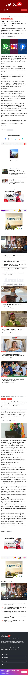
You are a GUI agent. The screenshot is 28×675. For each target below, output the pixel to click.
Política (7, 396)
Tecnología (8, 16)
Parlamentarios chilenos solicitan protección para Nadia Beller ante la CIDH (15, 265)
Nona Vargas (14, 161)
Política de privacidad (11, 671)
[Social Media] (14, 654)
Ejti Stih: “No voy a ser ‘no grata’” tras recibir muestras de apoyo (14, 274)
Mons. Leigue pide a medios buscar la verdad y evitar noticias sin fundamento (15, 261)
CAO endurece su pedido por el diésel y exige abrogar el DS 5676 (14, 256)
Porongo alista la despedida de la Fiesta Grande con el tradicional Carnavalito (13, 248)
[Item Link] (14, 294)
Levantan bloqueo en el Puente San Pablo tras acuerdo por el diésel (14, 269)
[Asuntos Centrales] (14, 4)
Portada (3, 16)
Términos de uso (4, 673)
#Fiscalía (9, 531)
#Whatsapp (10, 129)
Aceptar (24, 671)
